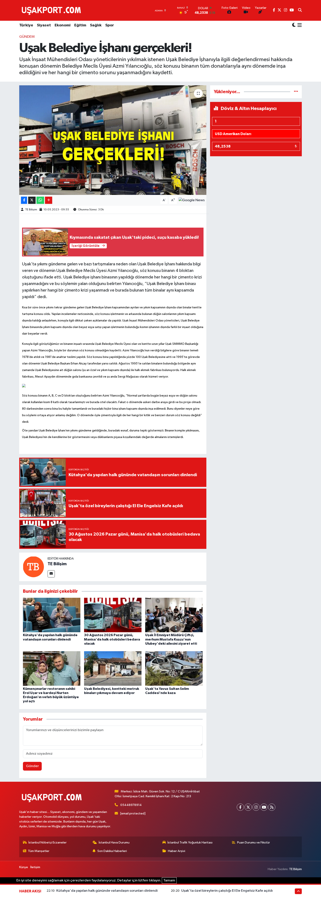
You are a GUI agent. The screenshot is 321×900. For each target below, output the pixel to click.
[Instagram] (256, 807)
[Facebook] (240, 807)
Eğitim (80, 25)
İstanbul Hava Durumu (114, 842)
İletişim (35, 867)
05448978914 (131, 805)
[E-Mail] (51, 573)
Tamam (169, 880)
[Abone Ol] (192, 200)
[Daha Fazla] (48, 200)
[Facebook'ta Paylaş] (24, 200)
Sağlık (96, 25)
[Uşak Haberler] (52, 10)
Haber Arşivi (176, 851)
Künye (23, 867)
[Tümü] (296, 92)
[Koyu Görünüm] (294, 25)
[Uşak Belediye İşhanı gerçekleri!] (112, 140)
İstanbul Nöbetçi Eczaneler (47, 842)
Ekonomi (63, 25)
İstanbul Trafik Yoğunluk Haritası (189, 842)
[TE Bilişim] (33, 567)
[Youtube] (264, 807)
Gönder (32, 766)
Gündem (27, 37)
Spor (109, 25)
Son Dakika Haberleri (112, 851)
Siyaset (44, 25)
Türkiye (26, 25)
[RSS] (271, 807)
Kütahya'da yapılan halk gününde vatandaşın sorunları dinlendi (107, 891)
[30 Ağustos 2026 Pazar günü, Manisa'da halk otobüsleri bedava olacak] (113, 615)
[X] (248, 807)
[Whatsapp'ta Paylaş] (40, 200)
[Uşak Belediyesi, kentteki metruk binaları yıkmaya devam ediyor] (113, 668)
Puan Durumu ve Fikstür (253, 842)
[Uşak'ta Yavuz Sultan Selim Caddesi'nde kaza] (174, 668)
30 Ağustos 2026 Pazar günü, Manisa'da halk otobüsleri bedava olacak (112, 639)
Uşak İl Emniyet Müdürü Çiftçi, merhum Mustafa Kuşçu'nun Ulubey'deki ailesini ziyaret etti (171, 639)
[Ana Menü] (299, 25)
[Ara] (300, 10)
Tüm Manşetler (38, 851)
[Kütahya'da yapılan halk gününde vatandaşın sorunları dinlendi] (51, 615)
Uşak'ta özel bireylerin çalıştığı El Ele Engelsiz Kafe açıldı (227, 891)
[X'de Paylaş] (32, 200)
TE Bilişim (31, 209)
